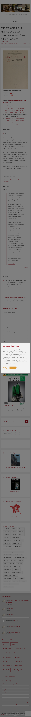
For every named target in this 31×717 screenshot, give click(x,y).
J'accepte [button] (12, 368)
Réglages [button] (5, 368)
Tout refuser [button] (19, 368)
